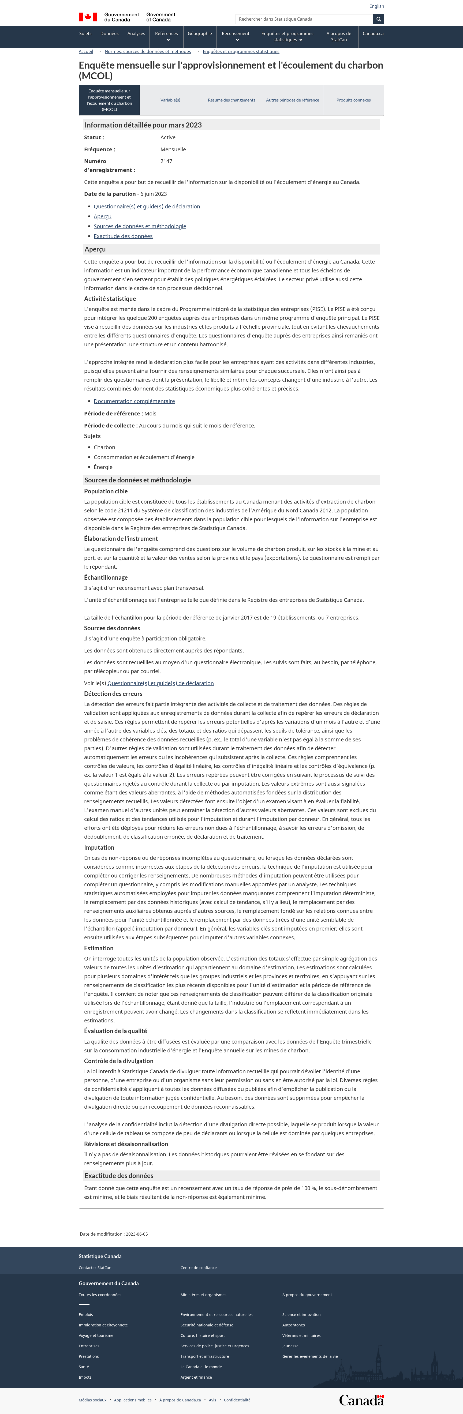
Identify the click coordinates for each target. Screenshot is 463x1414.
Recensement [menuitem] (235, 33)
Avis (212, 1399)
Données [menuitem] (109, 33)
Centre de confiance (199, 1267)
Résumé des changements (231, 99)
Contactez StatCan (95, 1267)
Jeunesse (290, 1345)
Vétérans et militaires (301, 1335)
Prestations (89, 1356)
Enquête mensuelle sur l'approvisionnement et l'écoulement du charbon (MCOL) (109, 100)
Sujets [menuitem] (85, 33)
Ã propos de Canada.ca (180, 1399)
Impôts (85, 1377)
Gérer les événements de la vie (310, 1356)
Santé (84, 1366)
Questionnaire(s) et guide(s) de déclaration (147, 206)
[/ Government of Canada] (127, 18)
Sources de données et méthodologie (140, 226)
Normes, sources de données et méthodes (148, 51)
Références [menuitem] (166, 33)
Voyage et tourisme (96, 1335)
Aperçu (102, 216)
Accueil (86, 51)
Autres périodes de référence (292, 99)
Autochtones (293, 1324)
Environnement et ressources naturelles (217, 1314)
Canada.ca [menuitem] (373, 33)
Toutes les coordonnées (100, 1294)
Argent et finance (196, 1377)
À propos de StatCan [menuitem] (339, 37)
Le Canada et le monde (201, 1366)
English (376, 6)
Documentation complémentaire (134, 401)
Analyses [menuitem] (136, 33)
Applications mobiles (133, 1399)
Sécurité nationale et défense (207, 1324)
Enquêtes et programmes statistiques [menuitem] (287, 37)
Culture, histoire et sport (203, 1335)
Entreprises (89, 1345)
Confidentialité (237, 1399)
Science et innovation (301, 1314)
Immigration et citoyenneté (103, 1324)
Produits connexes (354, 99)
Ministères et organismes (203, 1294)
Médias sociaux (92, 1399)
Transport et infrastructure (205, 1356)
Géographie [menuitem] (200, 33)
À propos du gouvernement (307, 1294)
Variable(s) (170, 99)
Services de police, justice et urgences (215, 1345)
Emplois (86, 1314)
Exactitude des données (123, 236)
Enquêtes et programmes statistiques (241, 51)
